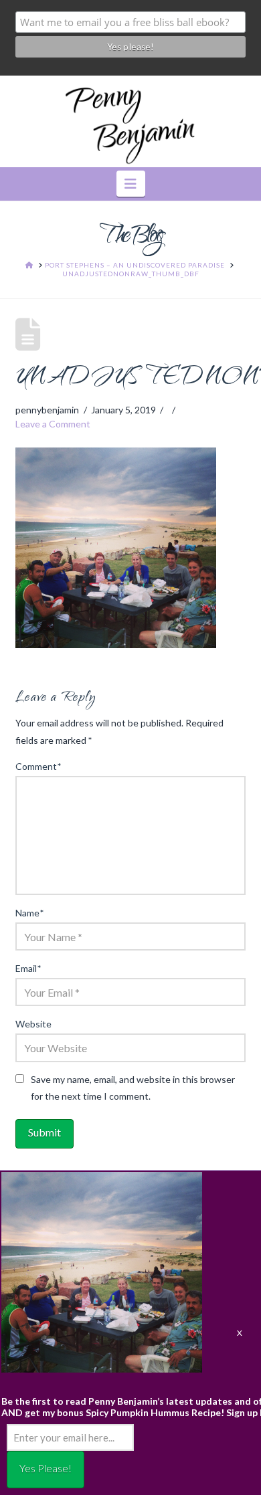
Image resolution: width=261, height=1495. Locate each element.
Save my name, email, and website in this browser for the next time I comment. (133, 1088)
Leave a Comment (52, 423)
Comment (38, 766)
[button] (130, 184)
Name (29, 912)
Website (33, 1023)
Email (28, 968)
